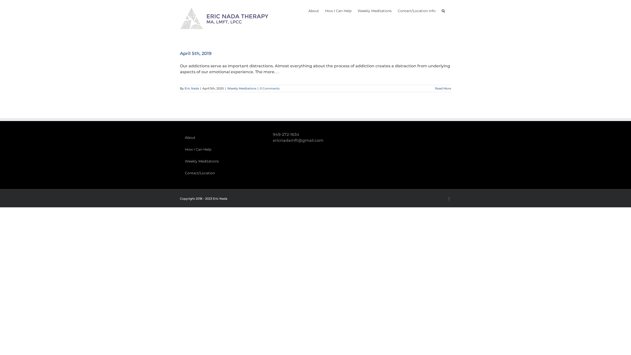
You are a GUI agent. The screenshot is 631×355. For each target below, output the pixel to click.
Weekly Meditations (241, 88)
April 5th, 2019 (195, 53)
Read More (443, 88)
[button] (443, 10)
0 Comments (270, 88)
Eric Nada (192, 88)
